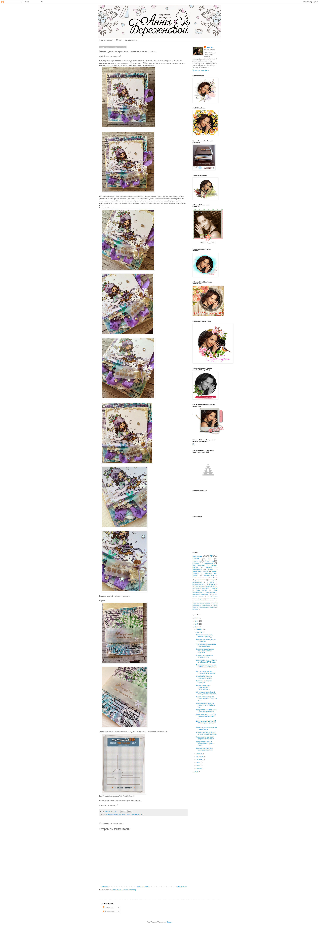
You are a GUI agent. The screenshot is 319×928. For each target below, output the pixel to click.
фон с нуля (211, 580)
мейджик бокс (206, 605)
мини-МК (214, 588)
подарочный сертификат (200, 594)
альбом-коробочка (211, 599)
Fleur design (199, 586)
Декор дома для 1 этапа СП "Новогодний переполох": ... (206, 716)
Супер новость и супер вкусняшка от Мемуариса (206, 672)
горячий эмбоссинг (112, 814)
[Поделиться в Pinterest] (131, 811)
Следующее (104, 886)
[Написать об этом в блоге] (124, 811)
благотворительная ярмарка (201, 603)
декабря (200, 629)
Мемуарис (122, 814)
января (199, 768)
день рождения (199, 565)
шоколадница (197, 569)
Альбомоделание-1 (199, 584)
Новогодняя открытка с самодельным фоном (204, 749)
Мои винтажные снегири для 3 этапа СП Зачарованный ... (206, 666)
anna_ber (210, 47)
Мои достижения (131, 40)
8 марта (210, 582)
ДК (211, 556)
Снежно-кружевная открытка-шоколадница (206, 728)
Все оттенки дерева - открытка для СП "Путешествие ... (203, 687)
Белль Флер (205, 588)
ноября (199, 632)
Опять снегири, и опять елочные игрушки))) (204, 636)
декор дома (197, 571)
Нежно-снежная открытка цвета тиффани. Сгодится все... (206, 698)
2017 (197, 618)
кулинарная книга (200, 580)
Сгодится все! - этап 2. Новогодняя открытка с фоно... (205, 743)
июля (199, 762)
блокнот (196, 559)
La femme (214, 578)
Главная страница (105, 40)
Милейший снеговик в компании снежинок (204, 677)
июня (199, 765)
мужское (210, 569)
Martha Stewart (210, 586)
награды (195, 609)
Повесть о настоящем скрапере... (204, 682)
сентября (200, 756)
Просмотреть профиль (201, 70)
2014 (197, 627)
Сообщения (108, 907)
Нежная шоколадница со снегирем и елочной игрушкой (205, 651)
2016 (197, 621)
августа (199, 759)
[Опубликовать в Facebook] (128, 811)
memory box (209, 576)
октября (200, 754)
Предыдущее (182, 886)
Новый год (129, 814)
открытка (136, 814)
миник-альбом (210, 592)
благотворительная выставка (205, 601)
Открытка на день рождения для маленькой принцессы (206, 733)
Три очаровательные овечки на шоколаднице (206, 645)
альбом (196, 563)
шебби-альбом (197, 582)
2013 (197, 772)
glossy (202, 599)
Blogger (169, 922)
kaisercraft (196, 588)
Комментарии (109, 911)
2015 (197, 624)
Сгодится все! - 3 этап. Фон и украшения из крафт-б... (206, 710)
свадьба (206, 571)
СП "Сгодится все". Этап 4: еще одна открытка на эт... (206, 693)
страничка (197, 561)
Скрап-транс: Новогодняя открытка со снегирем (205, 738)
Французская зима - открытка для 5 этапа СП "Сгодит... (206, 661)
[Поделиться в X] (126, 811)
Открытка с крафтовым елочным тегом (204, 656)
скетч (141, 814)
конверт (209, 567)
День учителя (202, 590)
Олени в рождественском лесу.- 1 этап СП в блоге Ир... (205, 705)
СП (209, 559)
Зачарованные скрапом (200, 578)
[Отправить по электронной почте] (121, 811)
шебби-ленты (213, 584)
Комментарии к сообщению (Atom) (124, 890)
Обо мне (119, 40)
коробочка (208, 563)
